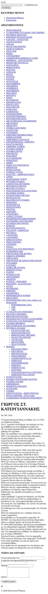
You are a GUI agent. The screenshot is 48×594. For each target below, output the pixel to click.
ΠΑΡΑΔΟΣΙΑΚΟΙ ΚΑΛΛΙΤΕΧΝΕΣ (21, 191)
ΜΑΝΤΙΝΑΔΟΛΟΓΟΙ (15, 228)
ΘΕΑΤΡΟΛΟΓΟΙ (13, 198)
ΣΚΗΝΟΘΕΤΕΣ (13, 205)
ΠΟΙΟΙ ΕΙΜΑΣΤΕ (14, 30)
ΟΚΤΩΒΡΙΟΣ (12, 86)
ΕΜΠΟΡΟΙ (16, 365)
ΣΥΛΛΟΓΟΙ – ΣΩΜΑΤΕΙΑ (17, 230)
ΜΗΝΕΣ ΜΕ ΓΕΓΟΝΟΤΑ (17, 63)
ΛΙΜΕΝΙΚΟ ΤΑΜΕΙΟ (15, 146)
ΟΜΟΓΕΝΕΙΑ (12, 258)
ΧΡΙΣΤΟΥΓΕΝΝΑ (14, 240)
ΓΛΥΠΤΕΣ (10, 209)
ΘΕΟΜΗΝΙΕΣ (12, 288)
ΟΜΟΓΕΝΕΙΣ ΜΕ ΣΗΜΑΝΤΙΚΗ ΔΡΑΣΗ (24, 261)
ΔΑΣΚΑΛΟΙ (11, 109)
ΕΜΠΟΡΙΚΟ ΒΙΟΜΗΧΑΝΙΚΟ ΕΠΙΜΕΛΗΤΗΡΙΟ (19, 136)
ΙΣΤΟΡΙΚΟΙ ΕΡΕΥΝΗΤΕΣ (17, 223)
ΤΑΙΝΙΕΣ (10, 391)
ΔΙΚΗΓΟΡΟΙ (11, 126)
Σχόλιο (4, 577)
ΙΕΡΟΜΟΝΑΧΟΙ (13, 102)
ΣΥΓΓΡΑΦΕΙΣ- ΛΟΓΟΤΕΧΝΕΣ (19, 221)
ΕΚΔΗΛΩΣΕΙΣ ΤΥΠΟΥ (16, 179)
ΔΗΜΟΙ (9, 163)
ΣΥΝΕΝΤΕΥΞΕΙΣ (14, 377)
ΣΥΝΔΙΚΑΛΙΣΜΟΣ (14, 149)
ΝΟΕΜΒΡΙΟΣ (12, 88)
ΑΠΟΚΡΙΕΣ (11, 244)
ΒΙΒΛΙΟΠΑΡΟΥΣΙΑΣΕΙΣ (17, 316)
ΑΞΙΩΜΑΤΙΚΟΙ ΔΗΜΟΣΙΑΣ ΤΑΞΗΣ (22, 58)
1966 (13, 307)
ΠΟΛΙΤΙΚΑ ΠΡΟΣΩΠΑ (16, 314)
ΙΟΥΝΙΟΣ (10, 77)
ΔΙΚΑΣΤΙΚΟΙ (12, 123)
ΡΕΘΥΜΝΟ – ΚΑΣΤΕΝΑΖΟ (18, 284)
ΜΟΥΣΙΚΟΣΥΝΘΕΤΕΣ (16, 186)
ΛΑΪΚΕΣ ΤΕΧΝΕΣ (14, 216)
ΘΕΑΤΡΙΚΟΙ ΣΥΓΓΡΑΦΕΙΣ (17, 200)
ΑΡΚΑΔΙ (10, 44)
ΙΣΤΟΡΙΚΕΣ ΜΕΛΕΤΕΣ (16, 35)
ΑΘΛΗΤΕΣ (11, 279)
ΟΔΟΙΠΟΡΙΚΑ (12, 293)
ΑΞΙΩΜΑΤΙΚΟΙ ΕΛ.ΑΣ (21, 358)
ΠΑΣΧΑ (9, 247)
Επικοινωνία (11, 20)
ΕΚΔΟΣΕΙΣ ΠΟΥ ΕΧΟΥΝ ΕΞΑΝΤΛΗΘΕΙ (24, 319)
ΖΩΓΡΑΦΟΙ (11, 212)
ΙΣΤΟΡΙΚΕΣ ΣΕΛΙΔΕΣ (15, 328)
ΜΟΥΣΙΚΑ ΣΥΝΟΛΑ (15, 188)
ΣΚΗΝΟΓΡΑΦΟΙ (13, 207)
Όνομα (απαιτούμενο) (10, 558)
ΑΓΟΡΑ (9, 286)
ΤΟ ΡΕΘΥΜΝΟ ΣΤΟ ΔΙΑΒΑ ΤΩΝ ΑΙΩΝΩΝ (25, 32)
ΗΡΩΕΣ (9, 53)
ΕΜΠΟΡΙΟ (11, 291)
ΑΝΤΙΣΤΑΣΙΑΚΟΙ (14, 42)
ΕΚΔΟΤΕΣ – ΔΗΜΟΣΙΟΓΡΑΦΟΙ (20, 174)
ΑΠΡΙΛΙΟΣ (11, 72)
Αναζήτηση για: (31, 5)
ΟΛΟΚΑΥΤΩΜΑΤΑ (14, 49)
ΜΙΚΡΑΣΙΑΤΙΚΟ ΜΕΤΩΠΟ (23, 335)
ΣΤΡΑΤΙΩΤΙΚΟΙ (13, 56)
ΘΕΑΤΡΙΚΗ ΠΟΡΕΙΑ (15, 193)
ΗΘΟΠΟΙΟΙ (11, 202)
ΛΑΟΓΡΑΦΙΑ (12, 235)
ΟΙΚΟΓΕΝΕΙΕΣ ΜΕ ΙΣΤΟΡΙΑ (19, 254)
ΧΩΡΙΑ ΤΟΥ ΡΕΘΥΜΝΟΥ (17, 165)
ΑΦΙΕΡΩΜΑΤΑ (12, 384)
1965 (13, 309)
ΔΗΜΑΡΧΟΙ (11, 167)
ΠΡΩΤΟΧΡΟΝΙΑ (13, 242)
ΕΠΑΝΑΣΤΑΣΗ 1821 (20, 330)
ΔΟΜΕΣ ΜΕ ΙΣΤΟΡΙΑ (15, 267)
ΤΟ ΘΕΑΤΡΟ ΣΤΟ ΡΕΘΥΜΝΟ (19, 312)
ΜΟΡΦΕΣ (10, 347)
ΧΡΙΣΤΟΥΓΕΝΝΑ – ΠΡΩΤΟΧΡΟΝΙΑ (22, 393)
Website (4, 566)
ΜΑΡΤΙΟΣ (10, 70)
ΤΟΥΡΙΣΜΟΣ (12, 132)
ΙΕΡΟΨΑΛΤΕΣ (12, 105)
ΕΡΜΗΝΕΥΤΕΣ (18, 368)
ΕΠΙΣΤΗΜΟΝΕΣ (18, 356)
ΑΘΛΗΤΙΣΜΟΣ (13, 277)
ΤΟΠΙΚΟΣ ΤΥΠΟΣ (14, 172)
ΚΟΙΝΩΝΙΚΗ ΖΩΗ (14, 251)
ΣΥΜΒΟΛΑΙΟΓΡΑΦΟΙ (16, 128)
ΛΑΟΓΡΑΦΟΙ (12, 237)
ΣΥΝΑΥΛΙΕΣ (11, 389)
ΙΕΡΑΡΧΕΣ (11, 95)
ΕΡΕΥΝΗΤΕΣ (17, 351)
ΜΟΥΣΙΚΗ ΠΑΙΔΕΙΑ (15, 181)
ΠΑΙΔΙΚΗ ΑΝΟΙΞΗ (14, 382)
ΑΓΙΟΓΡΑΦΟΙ (12, 214)
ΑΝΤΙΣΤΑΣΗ (17, 340)
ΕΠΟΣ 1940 (11, 51)
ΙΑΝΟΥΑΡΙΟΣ (12, 65)
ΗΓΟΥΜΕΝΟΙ (12, 100)
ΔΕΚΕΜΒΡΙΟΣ (12, 91)
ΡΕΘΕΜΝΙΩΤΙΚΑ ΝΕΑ (21, 305)
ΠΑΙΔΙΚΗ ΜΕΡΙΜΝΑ (15, 323)
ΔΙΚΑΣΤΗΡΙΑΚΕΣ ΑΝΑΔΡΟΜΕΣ (21, 326)
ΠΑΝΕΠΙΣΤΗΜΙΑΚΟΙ (16, 116)
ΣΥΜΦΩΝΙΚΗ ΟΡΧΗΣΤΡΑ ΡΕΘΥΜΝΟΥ (24, 398)
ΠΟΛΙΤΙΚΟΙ (11, 156)
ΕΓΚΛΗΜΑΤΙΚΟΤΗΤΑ (16, 119)
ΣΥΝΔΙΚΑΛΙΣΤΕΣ (14, 151)
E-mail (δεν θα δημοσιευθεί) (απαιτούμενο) (18, 560)
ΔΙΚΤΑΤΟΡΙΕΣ (17, 342)
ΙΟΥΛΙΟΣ (10, 79)
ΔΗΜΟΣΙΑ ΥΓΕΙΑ (14, 270)
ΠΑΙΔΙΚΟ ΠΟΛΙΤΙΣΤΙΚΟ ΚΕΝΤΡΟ (21, 379)
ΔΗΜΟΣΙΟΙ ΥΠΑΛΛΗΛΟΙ (23, 375)
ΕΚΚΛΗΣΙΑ (11, 93)
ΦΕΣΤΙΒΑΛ (11, 233)
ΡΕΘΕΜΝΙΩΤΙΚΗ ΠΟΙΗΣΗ (18, 295)
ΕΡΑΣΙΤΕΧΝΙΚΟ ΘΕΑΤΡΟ (18, 195)
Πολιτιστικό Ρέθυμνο (15, 18)
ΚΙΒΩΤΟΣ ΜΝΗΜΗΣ (15, 256)
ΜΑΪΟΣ (9, 74)
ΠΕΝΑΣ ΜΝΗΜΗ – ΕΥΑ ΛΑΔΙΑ (20, 395)
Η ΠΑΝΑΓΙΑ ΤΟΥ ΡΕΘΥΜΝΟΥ (20, 249)
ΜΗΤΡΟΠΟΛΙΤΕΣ (19, 354)
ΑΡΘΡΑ (9, 177)
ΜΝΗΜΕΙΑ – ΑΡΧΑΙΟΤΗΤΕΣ (19, 60)
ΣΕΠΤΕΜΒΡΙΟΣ (13, 84)
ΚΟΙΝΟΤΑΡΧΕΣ (13, 170)
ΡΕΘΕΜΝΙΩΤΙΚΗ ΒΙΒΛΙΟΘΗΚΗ (21, 219)
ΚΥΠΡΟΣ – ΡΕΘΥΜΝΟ (16, 281)
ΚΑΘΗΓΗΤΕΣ (12, 112)
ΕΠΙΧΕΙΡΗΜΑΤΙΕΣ (19, 363)
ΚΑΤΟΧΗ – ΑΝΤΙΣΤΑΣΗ (17, 39)
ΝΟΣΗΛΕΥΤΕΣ (13, 274)
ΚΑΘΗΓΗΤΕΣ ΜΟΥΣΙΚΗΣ (18, 184)
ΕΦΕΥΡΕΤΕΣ (12, 153)
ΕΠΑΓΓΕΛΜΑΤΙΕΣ (14, 144)
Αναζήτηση (6, 8)
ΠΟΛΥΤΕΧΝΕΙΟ (18, 344)
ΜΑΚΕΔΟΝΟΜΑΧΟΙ (20, 333)
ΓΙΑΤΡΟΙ (10, 272)
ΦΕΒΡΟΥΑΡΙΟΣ (13, 67)
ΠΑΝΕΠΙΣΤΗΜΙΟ (14, 114)
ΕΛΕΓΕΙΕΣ (11, 265)
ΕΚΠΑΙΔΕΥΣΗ (12, 107)
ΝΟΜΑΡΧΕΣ (12, 160)
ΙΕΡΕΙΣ (9, 98)
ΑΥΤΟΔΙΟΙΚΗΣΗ (14, 158)
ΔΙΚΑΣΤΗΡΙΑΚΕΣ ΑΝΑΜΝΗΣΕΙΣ (21, 121)
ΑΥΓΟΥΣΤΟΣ (12, 81)
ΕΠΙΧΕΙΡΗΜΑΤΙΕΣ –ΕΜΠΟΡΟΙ (20, 142)
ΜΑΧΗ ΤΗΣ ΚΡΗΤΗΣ (16, 46)
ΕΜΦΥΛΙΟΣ (16, 361)
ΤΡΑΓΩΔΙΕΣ (11, 263)
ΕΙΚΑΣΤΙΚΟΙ (12, 298)
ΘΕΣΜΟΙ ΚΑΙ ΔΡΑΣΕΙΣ (16, 386)
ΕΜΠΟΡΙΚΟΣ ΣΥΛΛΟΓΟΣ (17, 139)
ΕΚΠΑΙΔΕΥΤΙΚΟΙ (19, 349)
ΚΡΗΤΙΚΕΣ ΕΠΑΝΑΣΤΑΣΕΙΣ (19, 37)
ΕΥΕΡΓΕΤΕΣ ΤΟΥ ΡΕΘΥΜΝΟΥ (20, 321)
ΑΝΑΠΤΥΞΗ (12, 130)
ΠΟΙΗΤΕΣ (10, 226)
